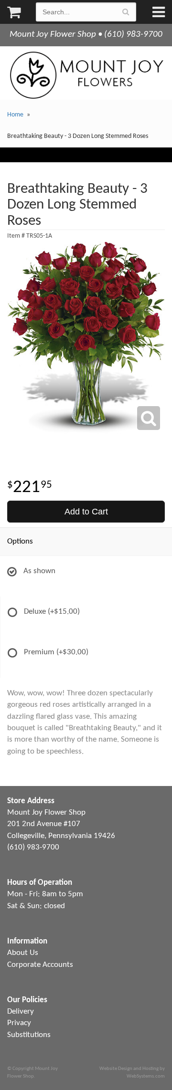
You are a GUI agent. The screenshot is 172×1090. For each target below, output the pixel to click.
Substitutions (29, 1035)
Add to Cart (86, 511)
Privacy (19, 1023)
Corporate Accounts (40, 965)
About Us (22, 953)
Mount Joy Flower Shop (86, 75)
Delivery (20, 1011)
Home (15, 115)
